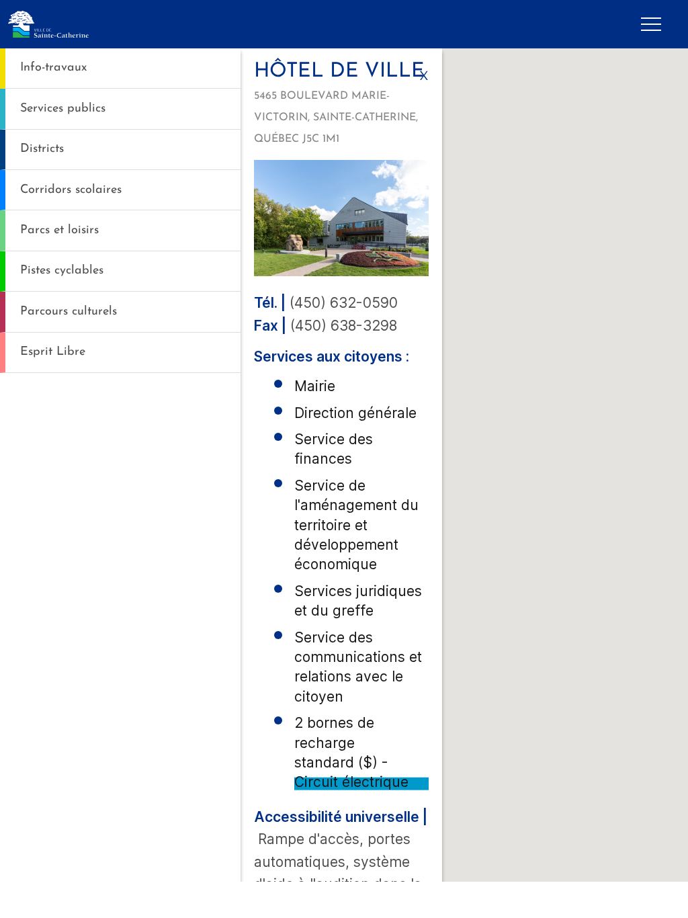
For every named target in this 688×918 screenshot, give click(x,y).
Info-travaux (53, 67)
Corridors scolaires (71, 190)
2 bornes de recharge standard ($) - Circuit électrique (351, 752)
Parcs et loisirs (59, 230)
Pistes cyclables (61, 270)
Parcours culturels (68, 311)
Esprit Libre (52, 352)
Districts (42, 149)
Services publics (62, 108)
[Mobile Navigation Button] (651, 24)
